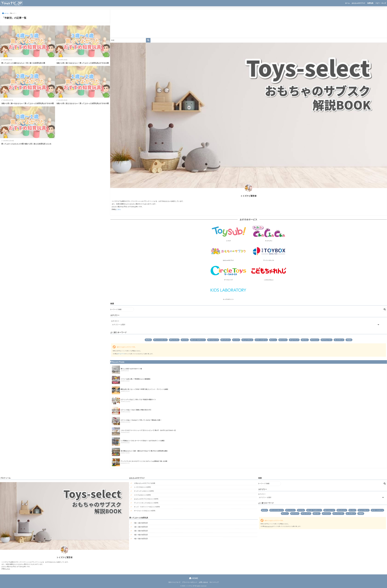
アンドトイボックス (161, 340)
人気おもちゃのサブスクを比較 (144, 483)
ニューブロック (247, 340)
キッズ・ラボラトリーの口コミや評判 (147, 507)
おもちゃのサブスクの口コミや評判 (146, 499)
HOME (194, 578)
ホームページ (121, 353)
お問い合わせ (203, 582)
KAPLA (148, 340)
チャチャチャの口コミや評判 (144, 491)
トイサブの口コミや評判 (142, 487)
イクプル (185, 340)
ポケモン (305, 340)
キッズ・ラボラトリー (198, 340)
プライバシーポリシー (189, 582)
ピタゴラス (283, 340)
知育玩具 (370, 3)
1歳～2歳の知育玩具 (141, 527)
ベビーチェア (295, 340)
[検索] (148, 40)
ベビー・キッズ (380, 3)
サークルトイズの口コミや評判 (144, 511)
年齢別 (349, 340)
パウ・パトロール (261, 340)
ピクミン (273, 340)
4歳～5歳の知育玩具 (141, 538)
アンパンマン (174, 340)
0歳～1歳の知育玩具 (141, 523)
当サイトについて (174, 582)
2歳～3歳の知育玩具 (141, 531)
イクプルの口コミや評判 (142, 495)
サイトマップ (214, 582)
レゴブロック (339, 340)
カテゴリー (115, 321)
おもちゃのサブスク (358, 3)
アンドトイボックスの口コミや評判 (146, 503)
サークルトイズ (213, 340)
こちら (118, 209)
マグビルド (315, 340)
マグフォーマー (326, 340)
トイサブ (236, 340)
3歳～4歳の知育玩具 (141, 535)
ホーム (347, 3)
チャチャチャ (226, 340)
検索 (384, 309)
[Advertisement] (170, 24)
